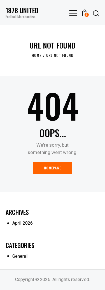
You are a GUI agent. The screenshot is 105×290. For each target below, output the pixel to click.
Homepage (52, 167)
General (19, 256)
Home (36, 55)
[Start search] (96, 13)
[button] (73, 13)
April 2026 (22, 223)
